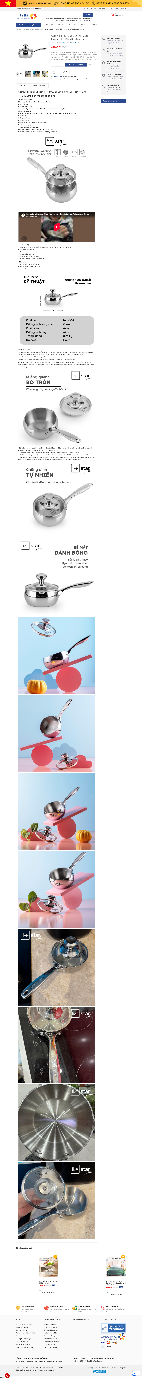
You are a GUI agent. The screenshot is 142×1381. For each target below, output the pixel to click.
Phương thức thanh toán (23, 1344)
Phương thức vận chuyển (23, 1339)
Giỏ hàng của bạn (120, 14)
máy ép (65, 20)
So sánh (2, 1377)
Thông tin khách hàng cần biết (25, 1333)
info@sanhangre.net (97, 1361)
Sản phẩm (102, 8)
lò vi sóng (84, 18)
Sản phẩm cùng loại (24, 1248)
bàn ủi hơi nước (71, 20)
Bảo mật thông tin (21, 1330)
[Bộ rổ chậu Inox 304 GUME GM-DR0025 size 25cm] (48, 1266)
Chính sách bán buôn (50, 1330)
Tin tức (110, 8)
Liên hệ (116, 8)
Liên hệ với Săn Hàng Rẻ (51, 1341)
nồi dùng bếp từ (60, 18)
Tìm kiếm (88, 15)
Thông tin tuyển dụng (50, 1327)
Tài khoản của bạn (49, 1344)
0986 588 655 (58, 76)
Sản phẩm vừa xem (110, 101)
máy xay (60, 20)
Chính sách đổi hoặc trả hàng (25, 1347)
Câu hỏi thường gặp (22, 1341)
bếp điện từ (87, 20)
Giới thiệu (93, 8)
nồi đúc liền (72, 79)
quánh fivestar (81, 79)
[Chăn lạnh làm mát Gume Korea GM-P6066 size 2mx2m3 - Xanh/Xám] (116, 1266)
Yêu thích (123, 8)
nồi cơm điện (68, 18)
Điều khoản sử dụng (22, 1327)
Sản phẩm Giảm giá (50, 1336)
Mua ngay (42, 1293)
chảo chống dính (76, 18)
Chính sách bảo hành (22, 1336)
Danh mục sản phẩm (29, 25)
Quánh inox (89, 79)
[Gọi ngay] (7, 1375)
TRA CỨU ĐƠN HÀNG (50, 1347)
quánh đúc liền (64, 79)
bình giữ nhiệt (79, 20)
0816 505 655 (82, 1361)
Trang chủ (85, 8)
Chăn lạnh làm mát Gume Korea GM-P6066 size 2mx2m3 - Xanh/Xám (116, 1283)
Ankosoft (53, 1370)
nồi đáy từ (56, 79)
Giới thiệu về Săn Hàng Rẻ (24, 1324)
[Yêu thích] (90, 65)
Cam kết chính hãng (50, 1324)
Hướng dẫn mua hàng (50, 1333)
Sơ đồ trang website (50, 1339)
